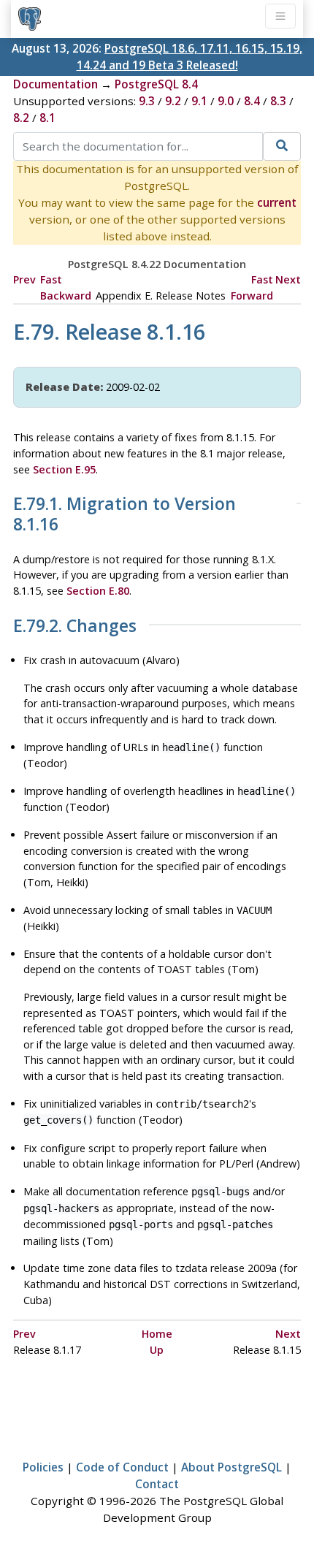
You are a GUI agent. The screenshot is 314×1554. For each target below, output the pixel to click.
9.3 (147, 101)
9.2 (173, 101)
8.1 (47, 117)
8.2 (21, 117)
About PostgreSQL (231, 1467)
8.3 (278, 101)
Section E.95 (64, 469)
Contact (157, 1484)
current (276, 202)
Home (157, 1334)
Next (288, 279)
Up (157, 1350)
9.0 (226, 101)
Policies (43, 1467)
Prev (24, 279)
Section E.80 (97, 591)
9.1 (199, 101)
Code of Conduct (122, 1467)
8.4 (252, 101)
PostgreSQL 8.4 (156, 84)
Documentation (55, 84)
